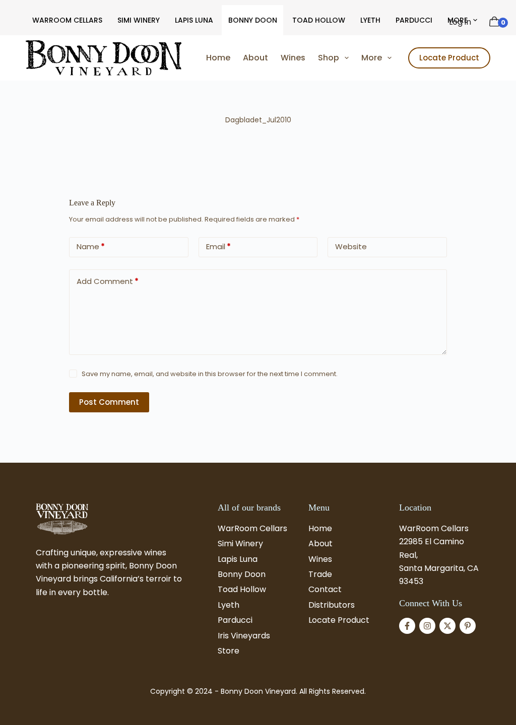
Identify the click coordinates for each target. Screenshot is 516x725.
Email (218, 246)
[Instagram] (427, 626)
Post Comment (109, 402)
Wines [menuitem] (293, 57)
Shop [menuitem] (328, 57)
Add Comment (108, 281)
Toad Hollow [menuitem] (318, 20)
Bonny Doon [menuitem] (252, 20)
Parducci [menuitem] (414, 20)
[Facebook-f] (407, 626)
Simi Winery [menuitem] (138, 20)
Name (91, 246)
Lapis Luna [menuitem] (194, 20)
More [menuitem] (371, 57)
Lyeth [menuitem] (370, 20)
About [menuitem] (255, 57)
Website (351, 246)
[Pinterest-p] (468, 626)
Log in (460, 22)
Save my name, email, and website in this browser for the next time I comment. (210, 374)
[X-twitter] (447, 626)
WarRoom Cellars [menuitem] (67, 20)
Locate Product (449, 57)
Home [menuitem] (218, 57)
